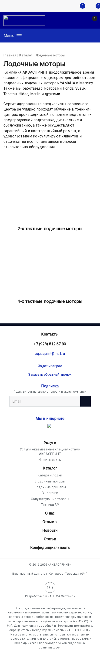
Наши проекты (50, 460)
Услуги (50, 442)
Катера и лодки (50, 475)
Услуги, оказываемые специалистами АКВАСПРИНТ (50, 451)
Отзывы (50, 522)
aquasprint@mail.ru (50, 353)
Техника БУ (50, 505)
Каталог (50, 468)
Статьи (50, 539)
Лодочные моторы (50, 481)
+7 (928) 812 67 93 (50, 344)
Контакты (50, 334)
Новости (49, 530)
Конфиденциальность (50, 547)
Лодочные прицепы (50, 487)
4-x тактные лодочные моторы (49, 301)
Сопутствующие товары (50, 499)
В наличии (50, 493)
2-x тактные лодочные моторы (49, 228)
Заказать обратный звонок (49, 374)
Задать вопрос (50, 366)
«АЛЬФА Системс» (61, 596)
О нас (50, 513)
